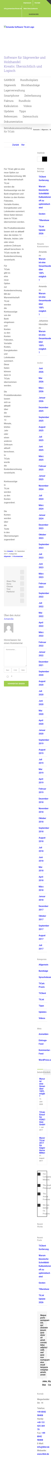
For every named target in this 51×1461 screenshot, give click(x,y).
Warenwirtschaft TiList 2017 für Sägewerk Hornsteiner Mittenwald (42, 1145)
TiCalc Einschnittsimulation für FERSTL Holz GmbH (42, 1118)
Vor (23, 145)
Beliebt (40, 1072)
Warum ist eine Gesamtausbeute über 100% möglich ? (42, 1087)
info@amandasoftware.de (13, 9)
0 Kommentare (18, 556)
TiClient (42, 993)
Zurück (15, 145)
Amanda (10, 551)
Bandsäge (42, 971)
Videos (42, 1018)
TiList (41, 999)
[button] (36, 121)
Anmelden (43, 1034)
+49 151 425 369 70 (41, 1426)
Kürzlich (46, 1072)
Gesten (42, 214)
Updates (42, 1012)
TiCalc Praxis (42, 985)
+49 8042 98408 (41, 1436)
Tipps (41, 1005)
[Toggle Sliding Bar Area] (48, 2)
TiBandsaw (44, 220)
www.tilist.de (43, 1454)
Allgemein (7, 556)
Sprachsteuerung (42, 977)
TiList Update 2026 (42, 230)
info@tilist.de (43, 1447)
